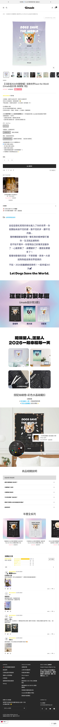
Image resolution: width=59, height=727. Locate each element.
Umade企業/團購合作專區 (28, 692)
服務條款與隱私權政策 (8, 680)
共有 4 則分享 (8, 560)
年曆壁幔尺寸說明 (9, 487)
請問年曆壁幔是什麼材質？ (11, 482)
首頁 (4, 14)
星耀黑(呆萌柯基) (18, 138)
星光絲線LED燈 (24, 401)
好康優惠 (5, 205)
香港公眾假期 (15, 132)
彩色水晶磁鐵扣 (26, 403)
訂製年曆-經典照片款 (20, 119)
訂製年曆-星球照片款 (9, 119)
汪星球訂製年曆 (7, 117)
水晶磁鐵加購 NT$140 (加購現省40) (11, 142)
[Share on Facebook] (6, 170)
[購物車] (55, 7)
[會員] (52, 7)
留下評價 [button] (51, 559)
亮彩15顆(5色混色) (8, 144)
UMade (4, 80)
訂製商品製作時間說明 (8, 672)
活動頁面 (19, 210)
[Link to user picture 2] (15, 628)
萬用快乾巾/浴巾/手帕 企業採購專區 (29, 681)
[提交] (24, 708)
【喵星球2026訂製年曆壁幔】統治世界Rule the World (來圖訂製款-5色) (13, 541)
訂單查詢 (5, 678)
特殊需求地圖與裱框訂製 (27, 690)
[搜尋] (6, 7)
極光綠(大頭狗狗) (28, 138)
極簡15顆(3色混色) (8, 148)
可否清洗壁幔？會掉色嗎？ (11, 497)
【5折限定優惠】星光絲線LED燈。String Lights (10, 195)
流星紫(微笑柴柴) (8, 138)
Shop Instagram (25, 675)
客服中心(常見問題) (7, 675)
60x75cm (6, 126)
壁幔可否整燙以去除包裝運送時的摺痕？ (14, 502)
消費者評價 (24, 667)
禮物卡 (23, 678)
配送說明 (5, 669)
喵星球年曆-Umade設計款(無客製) (35, 114)
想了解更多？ (53, 170)
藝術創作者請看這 (26, 695)
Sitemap (5, 683)
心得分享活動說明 (26, 669)
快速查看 (11, 200)
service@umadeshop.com (46, 704)
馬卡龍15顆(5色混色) (9, 146)
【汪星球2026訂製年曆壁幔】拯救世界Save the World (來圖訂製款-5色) (35, 541)
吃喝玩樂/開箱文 (26, 672)
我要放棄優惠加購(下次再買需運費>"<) (13, 149)
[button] (6, 95)
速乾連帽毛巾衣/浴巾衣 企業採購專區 (29, 686)
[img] (12, 571)
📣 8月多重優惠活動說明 (9, 667)
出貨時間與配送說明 (10, 217)
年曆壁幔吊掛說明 (9, 492)
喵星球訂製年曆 (16, 117)
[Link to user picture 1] (8, 582)
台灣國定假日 (7, 132)
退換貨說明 (7, 507)
